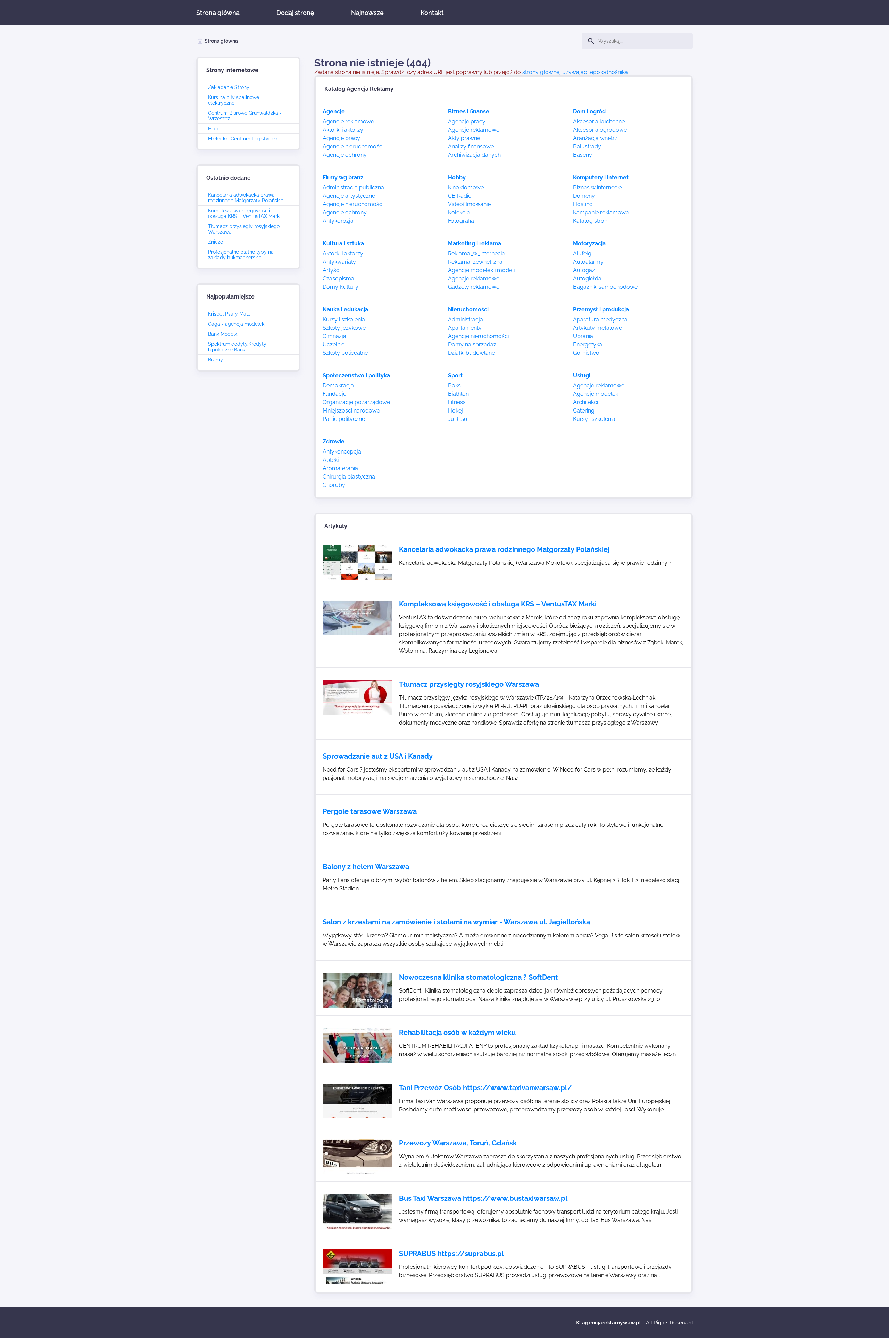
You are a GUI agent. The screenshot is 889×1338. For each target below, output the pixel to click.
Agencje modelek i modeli (481, 270)
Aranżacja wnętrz (595, 138)
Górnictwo (586, 353)
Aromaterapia (340, 468)
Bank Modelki (223, 334)
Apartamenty (465, 328)
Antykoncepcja (342, 451)
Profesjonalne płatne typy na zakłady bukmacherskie (241, 254)
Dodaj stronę (295, 12)
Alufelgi (582, 253)
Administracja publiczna (353, 187)
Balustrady (587, 146)
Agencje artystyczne (349, 196)
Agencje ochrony (345, 155)
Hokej (455, 410)
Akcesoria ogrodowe (600, 130)
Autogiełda (587, 278)
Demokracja (338, 385)
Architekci (585, 402)
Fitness (457, 402)
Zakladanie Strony (228, 87)
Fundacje (334, 394)
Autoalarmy (588, 262)
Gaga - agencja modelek (236, 324)
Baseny (582, 155)
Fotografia (461, 221)
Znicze (215, 242)
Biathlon (458, 394)
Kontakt (432, 12)
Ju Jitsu (457, 419)
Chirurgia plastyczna (349, 476)
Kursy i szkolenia (344, 319)
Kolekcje (459, 212)
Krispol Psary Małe (229, 314)
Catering (584, 410)
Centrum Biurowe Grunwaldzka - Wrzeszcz (245, 115)
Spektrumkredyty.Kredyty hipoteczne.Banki (237, 346)
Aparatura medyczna (600, 319)
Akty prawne (464, 138)
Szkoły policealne (345, 353)
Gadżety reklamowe (473, 287)
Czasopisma (338, 278)
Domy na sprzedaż (472, 344)
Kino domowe (466, 187)
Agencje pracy (341, 138)
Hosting (583, 204)
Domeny (584, 196)
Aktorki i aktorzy (343, 130)
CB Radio (460, 196)
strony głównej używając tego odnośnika (575, 72)
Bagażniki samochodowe (605, 287)
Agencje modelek (595, 394)
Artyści (331, 270)
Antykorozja (338, 221)
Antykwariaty (339, 262)
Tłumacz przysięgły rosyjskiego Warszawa (244, 229)
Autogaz (584, 270)
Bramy (215, 359)
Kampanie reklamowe (601, 212)
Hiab (213, 128)
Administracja (465, 319)
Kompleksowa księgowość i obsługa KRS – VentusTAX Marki (244, 213)
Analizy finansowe (471, 146)
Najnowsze (367, 12)
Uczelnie (333, 344)
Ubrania (583, 336)
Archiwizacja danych (474, 155)
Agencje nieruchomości (353, 146)
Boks (454, 385)
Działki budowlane (471, 353)
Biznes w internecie (597, 187)
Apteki (331, 460)
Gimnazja (334, 336)
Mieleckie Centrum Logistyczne (243, 138)
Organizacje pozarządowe (356, 402)
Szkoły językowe (344, 328)
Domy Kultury (340, 287)
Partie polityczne (344, 419)
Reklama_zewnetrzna (475, 262)
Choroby (334, 485)
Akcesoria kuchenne (599, 121)
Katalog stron (590, 221)
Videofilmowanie (469, 204)
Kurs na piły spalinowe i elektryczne (234, 100)
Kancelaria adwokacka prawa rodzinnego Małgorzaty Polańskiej (246, 197)
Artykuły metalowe (597, 328)
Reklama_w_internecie (476, 253)
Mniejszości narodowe (351, 410)
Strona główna (218, 12)
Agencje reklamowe (348, 121)
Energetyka (587, 344)
